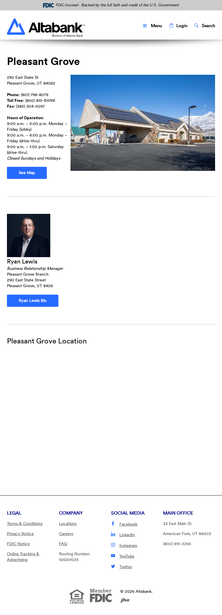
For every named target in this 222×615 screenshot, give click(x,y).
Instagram (128, 545)
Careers (66, 533)
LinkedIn (127, 534)
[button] (178, 26)
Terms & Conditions (24, 523)
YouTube (126, 556)
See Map (33, 172)
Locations (68, 523)
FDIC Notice (18, 543)
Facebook (128, 524)
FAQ (63, 543)
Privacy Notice (20, 533)
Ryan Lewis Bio (33, 300)
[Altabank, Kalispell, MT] (46, 26)
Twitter (125, 566)
